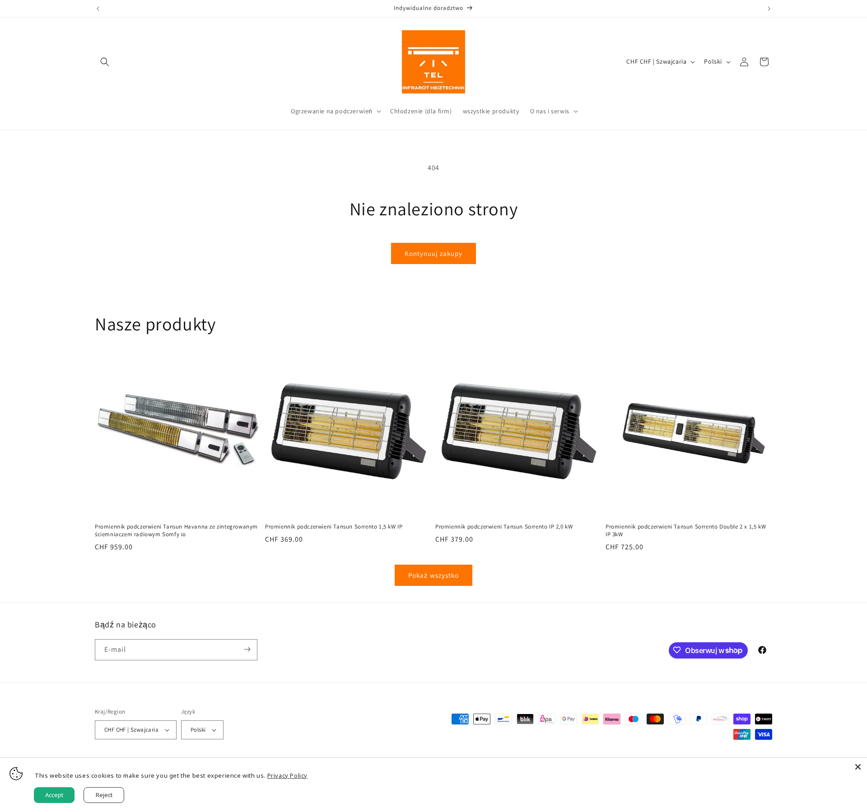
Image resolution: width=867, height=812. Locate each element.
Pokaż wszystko (433, 575)
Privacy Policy (287, 775)
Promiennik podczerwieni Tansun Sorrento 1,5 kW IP (333, 526)
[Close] (857, 766)
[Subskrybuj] (247, 649)
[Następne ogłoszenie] (769, 8)
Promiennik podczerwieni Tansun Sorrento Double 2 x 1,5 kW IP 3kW (686, 530)
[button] (105, 62)
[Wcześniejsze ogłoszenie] (98, 8)
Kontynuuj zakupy (433, 253)
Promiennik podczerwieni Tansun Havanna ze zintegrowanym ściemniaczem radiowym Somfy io (176, 530)
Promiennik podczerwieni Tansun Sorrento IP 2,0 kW (504, 526)
